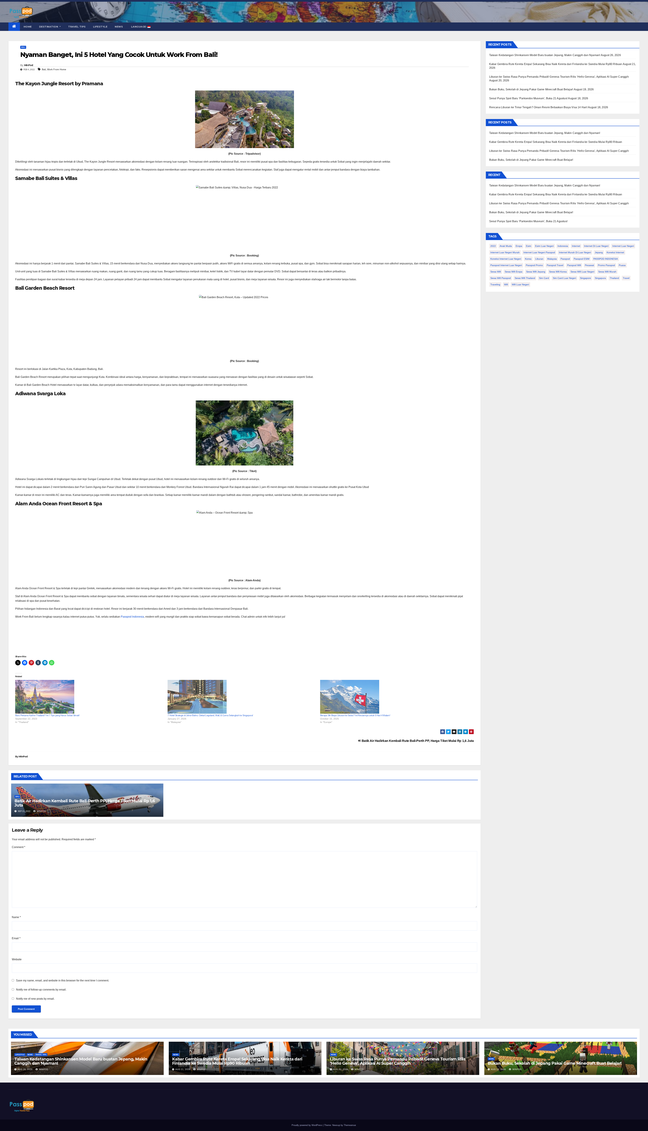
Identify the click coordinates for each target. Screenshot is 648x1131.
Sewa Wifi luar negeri (582, 271)
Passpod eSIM (581, 258)
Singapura (600, 278)
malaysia (552, 258)
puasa (622, 265)
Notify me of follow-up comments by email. (41, 989)
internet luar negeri (623, 246)
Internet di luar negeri (596, 246)
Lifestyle (100, 26)
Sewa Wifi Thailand (525, 278)
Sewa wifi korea (558, 271)
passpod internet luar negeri (506, 265)
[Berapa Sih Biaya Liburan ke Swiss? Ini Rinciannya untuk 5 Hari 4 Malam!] (394, 697)
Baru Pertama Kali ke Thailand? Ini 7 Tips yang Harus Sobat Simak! (47, 715)
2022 (493, 246)
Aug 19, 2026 (498, 1069)
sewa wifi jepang (535, 271)
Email (16, 938)
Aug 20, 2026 (340, 1069)
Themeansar (350, 1125)
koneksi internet (615, 252)
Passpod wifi (574, 265)
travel (626, 278)
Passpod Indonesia (132, 616)
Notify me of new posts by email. (35, 998)
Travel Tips (77, 26)
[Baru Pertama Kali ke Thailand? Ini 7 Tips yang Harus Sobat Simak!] (89, 697)
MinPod (28, 65)
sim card (544, 278)
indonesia (563, 246)
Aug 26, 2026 (25, 1069)
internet (576, 246)
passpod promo (534, 265)
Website (17, 959)
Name (16, 917)
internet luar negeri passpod (539, 252)
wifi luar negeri (520, 284)
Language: (138, 26)
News (119, 26)
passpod (565, 258)
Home (28, 26)
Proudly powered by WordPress (307, 1125)
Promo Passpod (606, 265)
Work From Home (56, 69)
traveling (495, 284)
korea (528, 258)
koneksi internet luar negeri (505, 258)
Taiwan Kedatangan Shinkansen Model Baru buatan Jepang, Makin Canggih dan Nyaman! (544, 55)
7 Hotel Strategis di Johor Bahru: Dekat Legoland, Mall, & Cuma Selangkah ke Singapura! (210, 715)
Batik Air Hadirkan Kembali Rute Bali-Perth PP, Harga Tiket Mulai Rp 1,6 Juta (417, 741)
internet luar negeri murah (505, 252)
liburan (539, 258)
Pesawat (589, 265)
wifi (506, 284)
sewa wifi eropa (513, 271)
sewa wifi (495, 271)
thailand (614, 278)
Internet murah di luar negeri (575, 252)
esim (528, 246)
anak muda (506, 246)
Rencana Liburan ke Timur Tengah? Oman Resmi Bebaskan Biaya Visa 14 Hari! (538, 107)
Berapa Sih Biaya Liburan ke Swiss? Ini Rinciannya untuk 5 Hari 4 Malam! (355, 715)
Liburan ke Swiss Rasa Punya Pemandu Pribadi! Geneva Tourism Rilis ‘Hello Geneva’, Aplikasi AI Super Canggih (559, 76)
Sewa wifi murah (607, 271)
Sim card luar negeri (564, 278)
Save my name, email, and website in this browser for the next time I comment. (62, 980)
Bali (23, 47)
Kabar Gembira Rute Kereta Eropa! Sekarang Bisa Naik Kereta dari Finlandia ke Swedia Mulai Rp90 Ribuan (555, 64)
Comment (18, 847)
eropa (519, 246)
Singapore (585, 278)
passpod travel (555, 265)
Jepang (599, 252)
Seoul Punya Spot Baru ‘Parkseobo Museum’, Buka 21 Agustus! (528, 98)
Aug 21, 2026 (182, 1069)
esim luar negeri (544, 246)
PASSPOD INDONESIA (605, 258)
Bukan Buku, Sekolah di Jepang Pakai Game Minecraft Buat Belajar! (531, 89)
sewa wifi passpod (500, 278)
